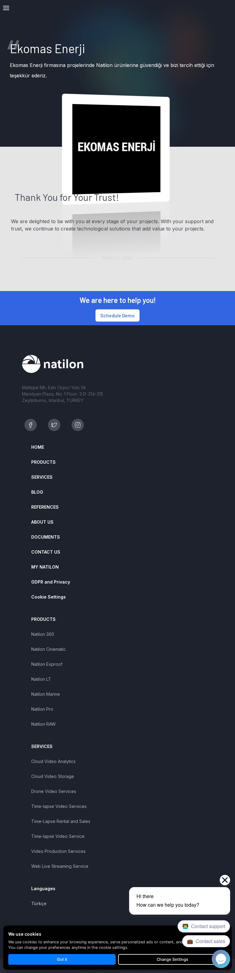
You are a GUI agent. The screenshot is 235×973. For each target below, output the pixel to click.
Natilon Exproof (46, 664)
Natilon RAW (43, 724)
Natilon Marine (45, 694)
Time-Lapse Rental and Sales (60, 821)
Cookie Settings (48, 596)
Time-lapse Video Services (59, 806)
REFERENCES (45, 507)
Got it (62, 959)
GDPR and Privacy (50, 581)
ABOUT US (42, 522)
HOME (37, 447)
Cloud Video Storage (52, 776)
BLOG (37, 492)
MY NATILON (45, 566)
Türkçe (39, 903)
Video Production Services (58, 851)
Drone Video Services (53, 791)
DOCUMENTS (45, 537)
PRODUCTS (43, 462)
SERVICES (42, 477)
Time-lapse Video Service (57, 836)
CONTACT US (45, 552)
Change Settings (172, 959)
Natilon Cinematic (48, 649)
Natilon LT (41, 679)
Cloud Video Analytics (53, 761)
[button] (6, 8)
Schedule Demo (117, 315)
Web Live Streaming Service (59, 866)
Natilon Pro (42, 709)
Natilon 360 (42, 634)
